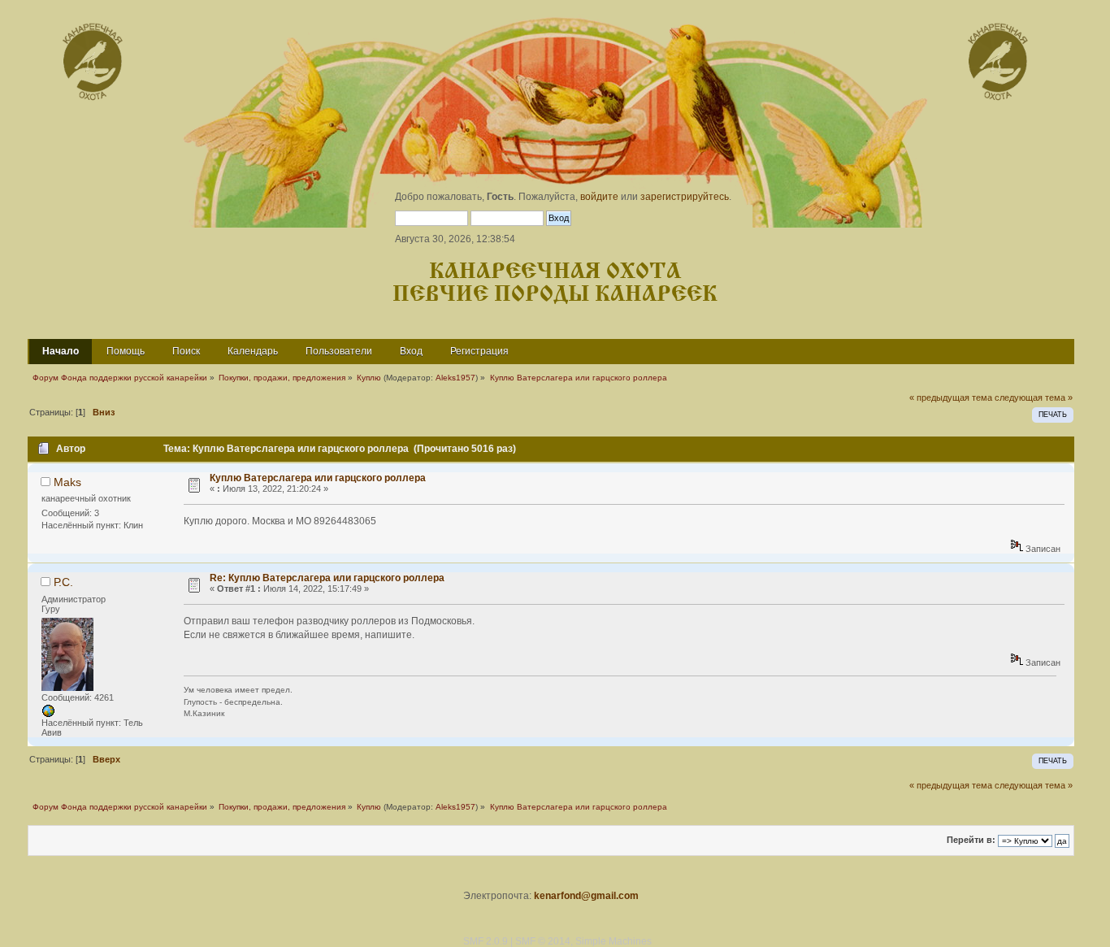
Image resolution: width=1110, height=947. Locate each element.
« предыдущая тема (950, 397)
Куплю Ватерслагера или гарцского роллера (318, 478)
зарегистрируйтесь (684, 196)
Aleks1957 (455, 377)
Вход (411, 351)
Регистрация (479, 351)
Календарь (253, 351)
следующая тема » (1034, 397)
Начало (60, 351)
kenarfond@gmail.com (586, 895)
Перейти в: (971, 840)
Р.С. (63, 582)
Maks (67, 482)
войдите (599, 196)
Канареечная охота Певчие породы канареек (555, 283)
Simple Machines (613, 941)
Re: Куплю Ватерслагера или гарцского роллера (327, 578)
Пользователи (339, 351)
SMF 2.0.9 (485, 941)
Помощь (125, 351)
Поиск (186, 351)
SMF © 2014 (542, 941)
